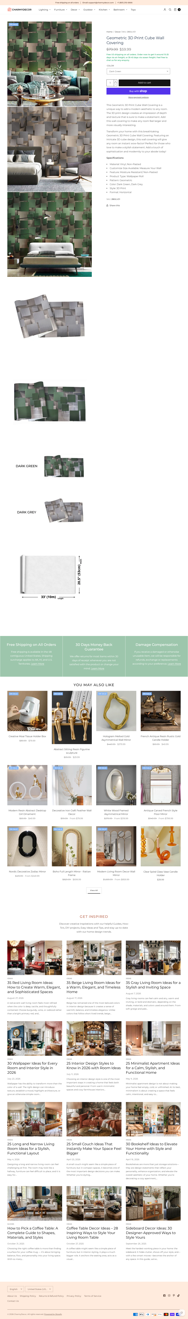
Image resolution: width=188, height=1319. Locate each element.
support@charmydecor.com (101, 2)
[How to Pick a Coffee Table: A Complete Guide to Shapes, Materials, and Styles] (34, 1203)
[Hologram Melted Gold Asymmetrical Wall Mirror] (116, 711)
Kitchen (103, 9)
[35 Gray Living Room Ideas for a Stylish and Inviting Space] (153, 958)
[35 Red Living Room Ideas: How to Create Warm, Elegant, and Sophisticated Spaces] (34, 958)
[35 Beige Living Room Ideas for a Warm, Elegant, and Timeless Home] (94, 958)
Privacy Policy (74, 1296)
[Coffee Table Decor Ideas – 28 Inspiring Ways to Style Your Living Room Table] (94, 1203)
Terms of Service (92, 1296)
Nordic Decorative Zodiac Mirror (27, 871)
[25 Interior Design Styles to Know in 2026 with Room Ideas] (94, 1038)
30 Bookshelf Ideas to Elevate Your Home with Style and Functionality (151, 1148)
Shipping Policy (28, 1296)
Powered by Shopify (53, 1314)
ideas (10, 978)
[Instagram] (169, 1295)
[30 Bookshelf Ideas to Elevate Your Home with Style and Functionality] (153, 1119)
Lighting (43, 9)
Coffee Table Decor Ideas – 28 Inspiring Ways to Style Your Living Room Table (92, 1233)
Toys (133, 9)
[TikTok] (178, 1295)
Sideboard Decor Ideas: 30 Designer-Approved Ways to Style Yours (151, 1233)
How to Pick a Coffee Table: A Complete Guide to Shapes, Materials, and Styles (32, 1233)
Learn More (37, 663)
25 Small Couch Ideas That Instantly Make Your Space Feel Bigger (94, 1148)
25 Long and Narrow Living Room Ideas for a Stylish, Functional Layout (30, 1148)
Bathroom (119, 9)
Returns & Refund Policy (51, 1296)
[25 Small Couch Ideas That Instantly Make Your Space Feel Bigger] (94, 1119)
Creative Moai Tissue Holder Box (27, 736)
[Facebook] (164, 1295)
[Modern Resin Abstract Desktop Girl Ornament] (27, 785)
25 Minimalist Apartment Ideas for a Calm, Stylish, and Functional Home (153, 1068)
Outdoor (88, 9)
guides (10, 1224)
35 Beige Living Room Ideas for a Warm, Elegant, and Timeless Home (94, 987)
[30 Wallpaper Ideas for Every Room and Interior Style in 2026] (34, 1038)
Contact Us (13, 1301)
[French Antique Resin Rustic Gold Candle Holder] (161, 711)
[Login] (165, 9)
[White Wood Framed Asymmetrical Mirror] (116, 785)
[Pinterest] (174, 1295)
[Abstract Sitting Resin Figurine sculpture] (72, 717)
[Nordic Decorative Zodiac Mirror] (27, 846)
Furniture (59, 9)
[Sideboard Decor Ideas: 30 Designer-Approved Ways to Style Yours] (153, 1203)
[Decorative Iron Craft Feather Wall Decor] (72, 785)
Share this (115, 205)
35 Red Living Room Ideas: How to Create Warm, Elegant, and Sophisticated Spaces (34, 987)
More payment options (138, 97)
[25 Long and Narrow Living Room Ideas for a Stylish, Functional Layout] (34, 1119)
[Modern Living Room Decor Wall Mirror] (116, 846)
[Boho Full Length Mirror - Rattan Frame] (72, 846)
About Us (12, 1296)
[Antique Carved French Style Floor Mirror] (161, 785)
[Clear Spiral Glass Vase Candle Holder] (161, 846)
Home (109, 32)
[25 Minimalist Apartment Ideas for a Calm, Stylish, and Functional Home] (153, 1038)
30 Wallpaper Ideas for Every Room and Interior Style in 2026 (32, 1068)
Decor (74, 9)
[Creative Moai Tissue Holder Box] (27, 711)
